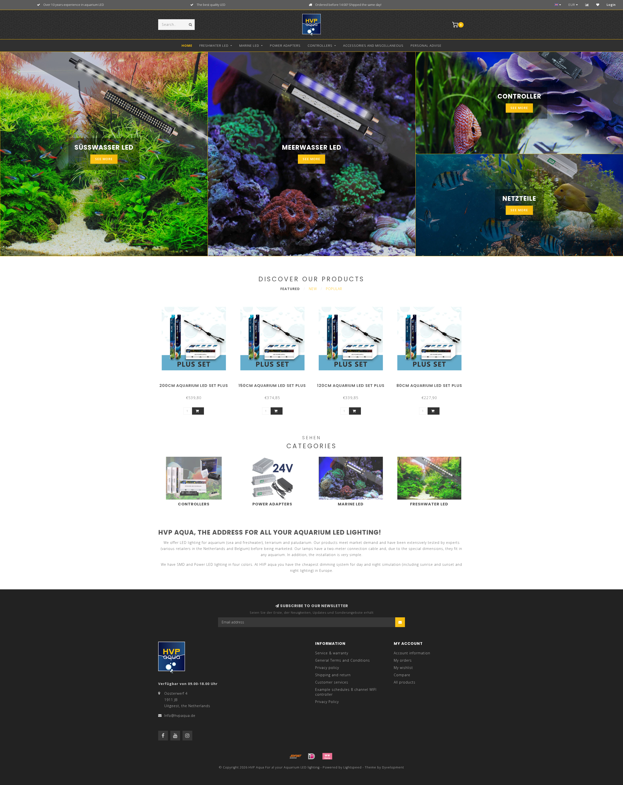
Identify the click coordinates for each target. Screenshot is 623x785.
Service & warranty (331, 653)
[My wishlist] (597, 5)
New (313, 288)
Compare (402, 675)
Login (611, 5)
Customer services (331, 682)
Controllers (320, 45)
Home (187, 45)
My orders (403, 660)
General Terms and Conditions (342, 660)
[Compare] (587, 5)
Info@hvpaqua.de (179, 715)
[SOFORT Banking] (296, 756)
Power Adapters (285, 45)
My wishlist (403, 667)
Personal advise (426, 45)
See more (104, 159)
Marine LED (249, 45)
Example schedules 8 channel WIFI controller (345, 692)
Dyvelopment (393, 767)
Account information (412, 653)
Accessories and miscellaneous (373, 45)
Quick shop (196, 384)
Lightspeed (352, 767)
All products (404, 682)
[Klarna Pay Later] (327, 756)
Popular (334, 288)
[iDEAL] (311, 756)
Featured (290, 288)
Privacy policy (327, 667)
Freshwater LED (214, 45)
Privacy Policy (327, 701)
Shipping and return (333, 675)
